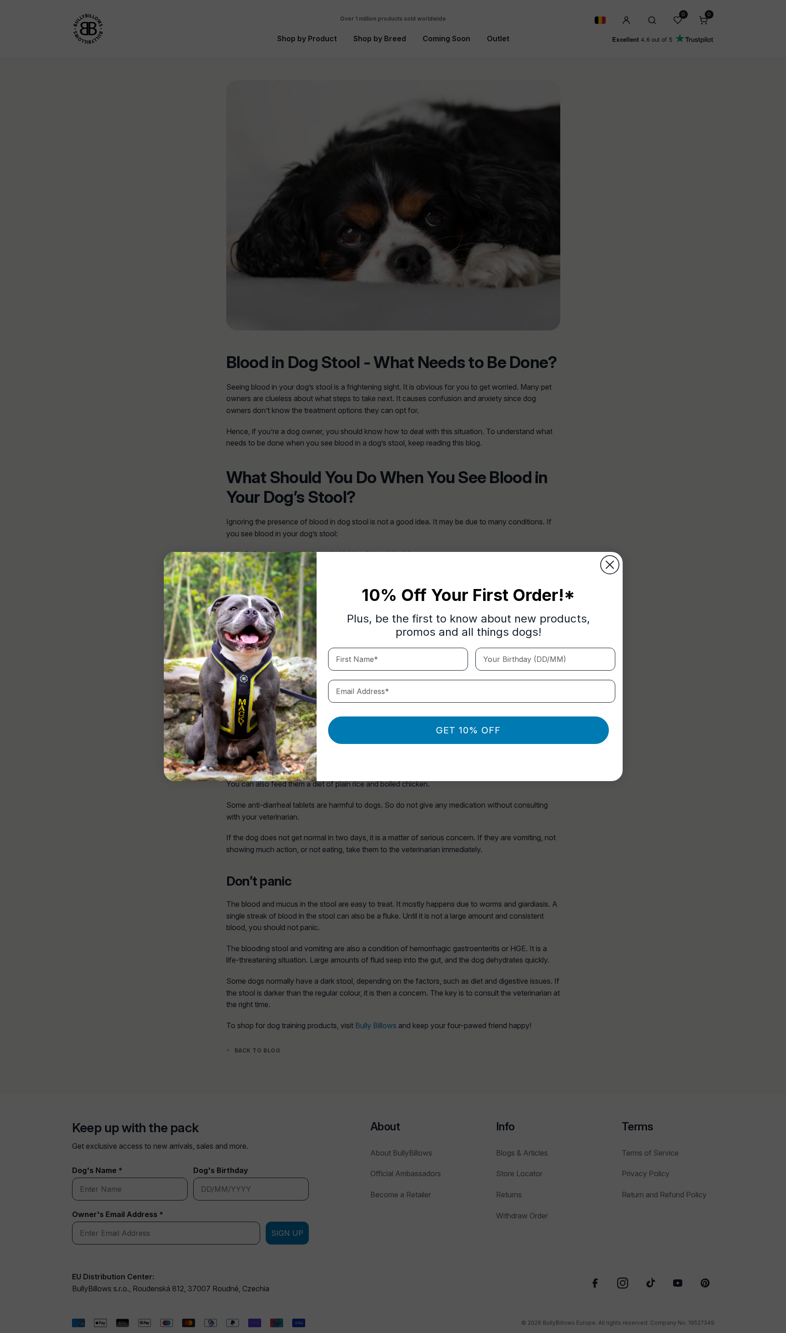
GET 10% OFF (468, 730)
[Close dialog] (610, 565)
